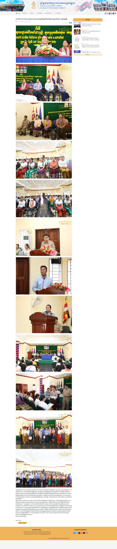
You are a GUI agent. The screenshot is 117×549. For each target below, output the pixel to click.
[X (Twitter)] (113, 13)
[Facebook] (105, 13)
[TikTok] (109, 13)
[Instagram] (115, 13)
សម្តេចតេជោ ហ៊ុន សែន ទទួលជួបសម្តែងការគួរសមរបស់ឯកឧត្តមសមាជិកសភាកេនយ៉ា (91, 32)
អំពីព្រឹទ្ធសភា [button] (24, 13)
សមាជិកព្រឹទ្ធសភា (40, 13)
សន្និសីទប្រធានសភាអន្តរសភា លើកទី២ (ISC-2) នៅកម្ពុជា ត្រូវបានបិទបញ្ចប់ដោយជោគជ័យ (91, 25)
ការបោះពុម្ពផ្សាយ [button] (58, 13)
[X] (84, 533)
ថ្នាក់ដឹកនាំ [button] (32, 13)
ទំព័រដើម (18, 13)
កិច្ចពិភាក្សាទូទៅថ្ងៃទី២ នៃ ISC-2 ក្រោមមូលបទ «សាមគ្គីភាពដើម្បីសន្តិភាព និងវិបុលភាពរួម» (91, 53)
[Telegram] (107, 13)
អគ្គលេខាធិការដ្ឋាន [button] (48, 13)
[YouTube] (111, 13)
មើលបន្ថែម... (88, 54)
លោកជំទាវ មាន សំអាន (22, 522)
